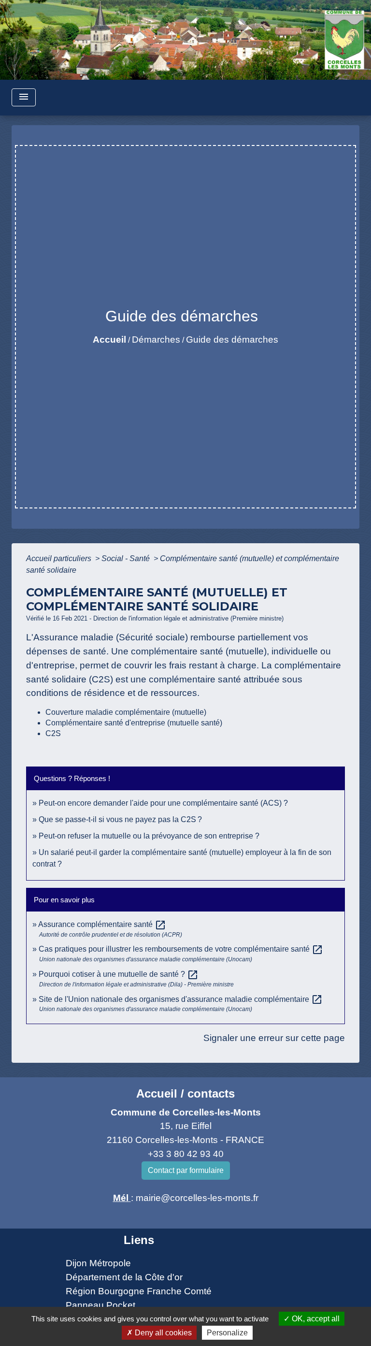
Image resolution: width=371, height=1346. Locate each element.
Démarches (156, 339)
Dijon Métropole (98, 1263)
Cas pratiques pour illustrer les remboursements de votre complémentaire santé (181, 949)
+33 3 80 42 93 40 (186, 1154)
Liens (139, 1239)
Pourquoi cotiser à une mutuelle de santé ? (119, 974)
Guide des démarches (232, 339)
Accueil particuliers (59, 558)
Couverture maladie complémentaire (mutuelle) (125, 712)
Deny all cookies (162, 1333)
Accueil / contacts (185, 1093)
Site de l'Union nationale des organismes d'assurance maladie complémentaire (181, 999)
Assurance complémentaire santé (102, 924)
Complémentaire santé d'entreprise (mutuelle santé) (133, 723)
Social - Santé (126, 558)
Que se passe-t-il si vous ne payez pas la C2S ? (120, 819)
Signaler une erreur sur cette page (274, 1038)
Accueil (109, 339)
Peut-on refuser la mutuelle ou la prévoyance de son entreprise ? (149, 836)
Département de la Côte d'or (124, 1277)
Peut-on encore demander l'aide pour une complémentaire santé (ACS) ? (163, 803)
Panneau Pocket (100, 1305)
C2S (53, 733)
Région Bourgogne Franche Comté (139, 1291)
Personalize (227, 1333)
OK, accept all (315, 1319)
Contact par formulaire (186, 1170)
